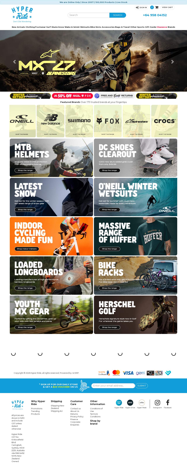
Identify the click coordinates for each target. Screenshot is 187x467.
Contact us (75, 347)
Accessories (108, 27)
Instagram (157, 346)
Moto (98, 27)
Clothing (30, 27)
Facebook (168, 346)
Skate (54, 27)
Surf (48, 27)
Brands (171, 27)
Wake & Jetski (72, 27)
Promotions (36, 347)
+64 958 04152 (155, 15)
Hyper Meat (142, 346)
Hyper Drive (130, 346)
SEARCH (117, 15)
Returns (74, 352)
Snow (61, 27)
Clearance (162, 27)
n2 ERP (75, 311)
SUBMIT (141, 324)
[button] (141, 7)
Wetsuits (85, 27)
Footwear (40, 27)
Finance (74, 358)
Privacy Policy (76, 355)
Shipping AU (57, 349)
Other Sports (137, 27)
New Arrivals (18, 27)
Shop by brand (95, 361)
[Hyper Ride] (37, 14)
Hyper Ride (118, 346)
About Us (74, 349)
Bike (92, 27)
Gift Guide (150, 27)
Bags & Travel (122, 27)
